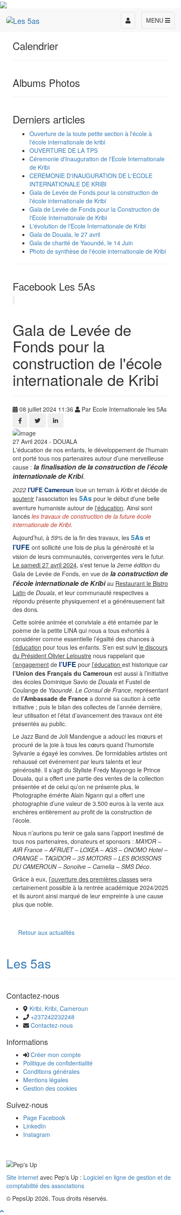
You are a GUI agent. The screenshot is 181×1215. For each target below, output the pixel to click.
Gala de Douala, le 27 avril (64, 234)
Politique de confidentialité (58, 1063)
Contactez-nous (52, 1025)
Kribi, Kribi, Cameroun (58, 1008)
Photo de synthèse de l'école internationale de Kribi (97, 251)
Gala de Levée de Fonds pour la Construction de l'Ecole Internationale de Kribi (94, 213)
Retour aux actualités (46, 932)
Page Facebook (44, 1117)
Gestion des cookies (50, 1088)
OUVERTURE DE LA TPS (63, 150)
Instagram (36, 1134)
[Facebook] (20, 420)
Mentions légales (45, 1080)
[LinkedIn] (56, 420)
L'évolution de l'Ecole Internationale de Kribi (87, 226)
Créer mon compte (56, 1054)
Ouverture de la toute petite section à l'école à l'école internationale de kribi (90, 137)
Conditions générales (51, 1071)
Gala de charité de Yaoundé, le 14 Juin (81, 243)
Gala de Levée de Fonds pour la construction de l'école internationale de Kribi (93, 196)
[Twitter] (37, 420)
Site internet (22, 1177)
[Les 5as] (23, 18)
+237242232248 (53, 1017)
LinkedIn (34, 1126)
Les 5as (28, 963)
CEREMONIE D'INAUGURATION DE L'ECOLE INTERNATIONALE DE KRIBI (90, 179)
